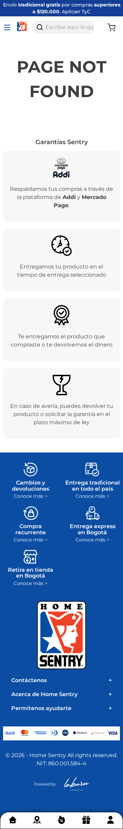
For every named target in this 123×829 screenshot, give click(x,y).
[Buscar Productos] (40, 27)
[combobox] (63, 27)
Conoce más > (30, 496)
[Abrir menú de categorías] (8, 27)
